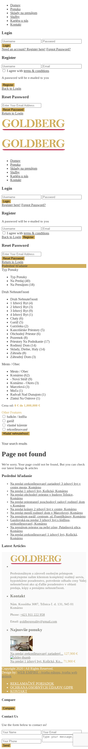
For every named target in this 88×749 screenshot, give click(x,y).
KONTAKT (18, 691)
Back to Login (11, 88)
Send (6, 745)
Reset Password (13, 109)
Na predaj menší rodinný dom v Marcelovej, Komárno (46, 512)
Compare (8, 708)
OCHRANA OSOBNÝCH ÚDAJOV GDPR (41, 687)
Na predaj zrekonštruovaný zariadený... (36, 653)
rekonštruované (17, 429)
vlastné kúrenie (17, 425)
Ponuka (15, 9)
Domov (15, 5)
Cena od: (8, 405)
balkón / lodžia (17, 417)
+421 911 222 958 (32, 614)
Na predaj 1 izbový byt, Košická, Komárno (39, 491)
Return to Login (12, 113)
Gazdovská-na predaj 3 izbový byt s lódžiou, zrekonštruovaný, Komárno (40, 521)
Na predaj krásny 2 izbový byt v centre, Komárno (43, 509)
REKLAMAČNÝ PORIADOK (32, 683)
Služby (15, 17)
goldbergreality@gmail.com (38, 621)
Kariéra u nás (19, 20)
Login (6, 45)
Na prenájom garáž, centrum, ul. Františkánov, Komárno (48, 516)
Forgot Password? (58, 49)
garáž (10, 421)
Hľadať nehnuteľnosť (15, 433)
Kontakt (15, 24)
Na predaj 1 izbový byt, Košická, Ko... (36, 661)
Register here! (11, 205)
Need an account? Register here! (23, 49)
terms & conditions (36, 71)
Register (8, 85)
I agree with (28, 71)
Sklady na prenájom (23, 13)
